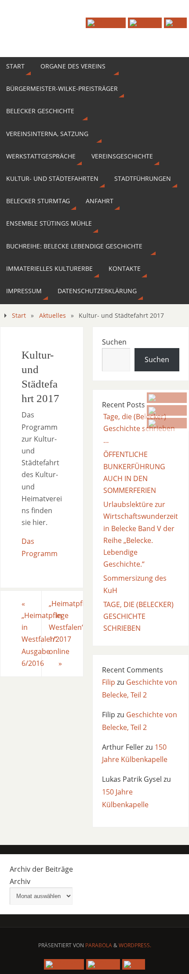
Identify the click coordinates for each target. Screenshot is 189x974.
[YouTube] (167, 397)
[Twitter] (167, 410)
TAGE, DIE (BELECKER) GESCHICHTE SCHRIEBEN (138, 616)
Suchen (114, 342)
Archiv (20, 881)
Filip (108, 682)
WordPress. (135, 945)
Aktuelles (52, 315)
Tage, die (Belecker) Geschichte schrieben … (139, 428)
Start (19, 315)
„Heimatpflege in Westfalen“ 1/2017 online (66, 633)
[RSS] (167, 423)
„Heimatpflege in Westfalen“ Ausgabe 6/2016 (32, 633)
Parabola (98, 945)
